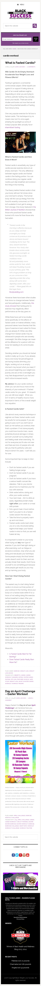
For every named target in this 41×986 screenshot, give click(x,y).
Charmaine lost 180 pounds (20, 964)
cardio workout (10, 822)
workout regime (18, 683)
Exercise (17, 671)
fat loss (13, 679)
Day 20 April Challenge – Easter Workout (20, 693)
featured (20, 679)
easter (31, 822)
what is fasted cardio (26, 681)
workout (8, 683)
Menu (22, 4)
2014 (15, 819)
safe (31, 679)
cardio (23, 675)
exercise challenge (12, 826)
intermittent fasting (12, 127)
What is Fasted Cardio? (20, 62)
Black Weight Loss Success (20, 14)
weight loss (24, 671)
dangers (15, 677)
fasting (7, 679)
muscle (26, 679)
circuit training (22, 822)
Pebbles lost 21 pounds (20, 961)
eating (21, 677)
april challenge (23, 819)
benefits (17, 675)
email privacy (24, 43)
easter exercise (10, 824)
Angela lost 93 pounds (20, 968)
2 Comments (31, 67)
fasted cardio (28, 677)
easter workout (22, 824)
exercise (31, 824)
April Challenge (19, 815)
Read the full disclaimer (20, 917)
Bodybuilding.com (16, 292)
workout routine (26, 828)
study (7, 681)
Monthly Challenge (12, 817)
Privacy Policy (20, 919)
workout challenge (12, 828)
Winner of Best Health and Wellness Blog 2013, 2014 (20, 948)
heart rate (23, 826)
